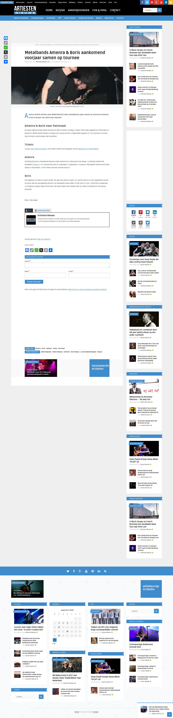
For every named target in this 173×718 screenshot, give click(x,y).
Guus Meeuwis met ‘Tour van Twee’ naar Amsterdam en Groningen (148, 346)
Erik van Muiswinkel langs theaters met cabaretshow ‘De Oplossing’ (159, 709)
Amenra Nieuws (57, 352)
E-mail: (70, 271)
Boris (43, 348)
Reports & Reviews (21, 18)
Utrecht (88, 2)
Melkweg (72, 2)
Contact (96, 712)
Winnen (99, 18)
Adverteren (109, 18)
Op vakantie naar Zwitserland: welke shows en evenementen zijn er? (32, 674)
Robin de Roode (146, 402)
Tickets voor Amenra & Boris (36, 149)
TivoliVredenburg (41, 2)
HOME (49, 10)
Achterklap (50, 18)
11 (59, 627)
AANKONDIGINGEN (78, 10)
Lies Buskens (18, 591)
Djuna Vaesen (145, 264)
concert (29, 2)
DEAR (72, 180)
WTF (59, 18)
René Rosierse (145, 415)
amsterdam (20, 2)
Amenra (38, 348)
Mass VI (37, 164)
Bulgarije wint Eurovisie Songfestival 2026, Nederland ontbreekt (31, 641)
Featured (133, 629)
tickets (80, 2)
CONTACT (115, 10)
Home (37, 45)
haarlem (49, 348)
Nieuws (99, 352)
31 (55, 640)
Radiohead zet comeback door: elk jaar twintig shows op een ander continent (143, 332)
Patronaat (61, 348)
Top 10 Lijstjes (69, 18)
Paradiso (52, 2)
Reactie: (28, 261)
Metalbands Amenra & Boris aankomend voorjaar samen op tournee (77, 45)
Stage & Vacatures (85, 18)
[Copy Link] (5, 42)
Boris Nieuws (75, 352)
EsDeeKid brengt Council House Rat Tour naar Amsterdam (147, 117)
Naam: (27, 271)
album (95, 2)
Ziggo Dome (62, 2)
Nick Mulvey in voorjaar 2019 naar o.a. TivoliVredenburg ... (27, 594)
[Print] (5, 57)
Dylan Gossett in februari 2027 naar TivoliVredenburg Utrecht (148, 89)
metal (55, 348)
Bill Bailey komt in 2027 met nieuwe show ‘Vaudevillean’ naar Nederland (66, 678)
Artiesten (120, 18)
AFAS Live (103, 2)
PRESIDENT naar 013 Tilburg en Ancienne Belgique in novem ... (39, 373)
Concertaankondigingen (88, 352)
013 (115, 2)
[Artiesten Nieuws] (31, 224)
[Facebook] (5, 38)
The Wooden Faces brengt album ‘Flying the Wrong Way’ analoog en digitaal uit (148, 410)
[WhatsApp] (5, 47)
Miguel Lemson (157, 713)
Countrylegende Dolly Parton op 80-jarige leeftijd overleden (148, 66)
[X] (5, 52)
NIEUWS (60, 10)
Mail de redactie (43, 239)
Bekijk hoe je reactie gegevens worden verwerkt (87, 289)
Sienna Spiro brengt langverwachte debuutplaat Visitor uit (148, 473)
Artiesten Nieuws (41, 62)
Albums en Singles (136, 381)
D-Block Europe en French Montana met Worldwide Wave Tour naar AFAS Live (142, 52)
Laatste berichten (43, 210)
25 (59, 636)
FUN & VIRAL (99, 10)
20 (67, 631)
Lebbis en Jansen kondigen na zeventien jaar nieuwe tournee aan (71, 691)
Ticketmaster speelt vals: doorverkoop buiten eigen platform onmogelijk (147, 358)
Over (29, 210)
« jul (53, 643)
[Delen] (5, 61)
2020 (110, 2)
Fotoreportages (37, 18)
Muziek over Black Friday (147, 292)
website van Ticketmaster (88, 149)
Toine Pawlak (144, 649)
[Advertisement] (67, 321)
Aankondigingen (47, 45)
